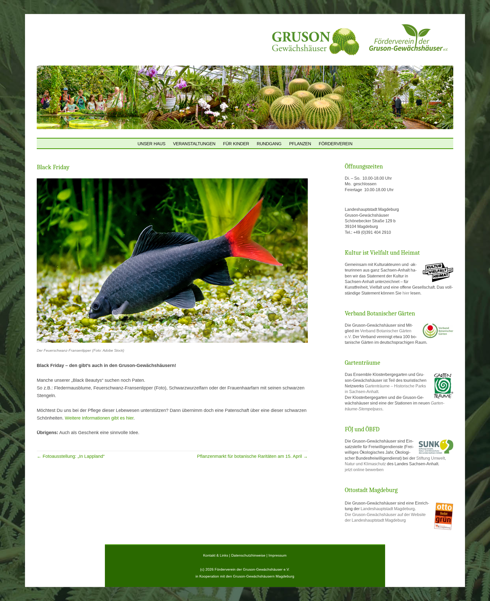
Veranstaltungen (194, 144)
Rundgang (269, 144)
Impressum (277, 555)
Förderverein (335, 144)
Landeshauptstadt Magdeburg (388, 509)
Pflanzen (300, 144)
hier (406, 293)
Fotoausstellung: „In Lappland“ (71, 456)
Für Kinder (236, 144)
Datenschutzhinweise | (249, 555)
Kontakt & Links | (217, 555)
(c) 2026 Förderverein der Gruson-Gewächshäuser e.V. (245, 569)
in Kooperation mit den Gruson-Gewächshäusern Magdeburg (244, 576)
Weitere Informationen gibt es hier (99, 418)
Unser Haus (151, 144)
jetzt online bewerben (364, 470)
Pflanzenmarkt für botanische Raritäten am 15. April (252, 456)
